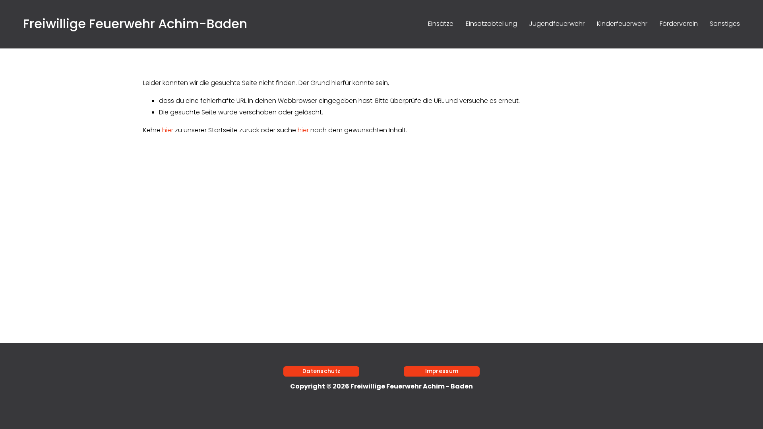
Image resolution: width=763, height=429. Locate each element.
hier (167, 130)
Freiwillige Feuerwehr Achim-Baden (135, 24)
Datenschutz (321, 371)
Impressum (441, 371)
